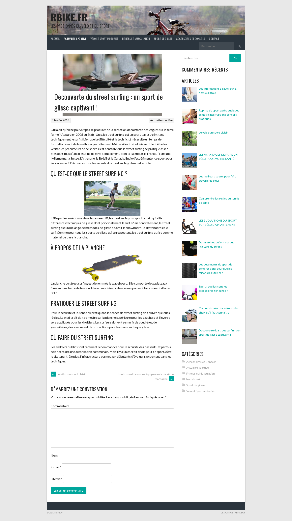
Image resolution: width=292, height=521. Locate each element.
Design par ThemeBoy (233, 512)
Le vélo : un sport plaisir (69, 374)
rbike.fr (69, 17)
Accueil (55, 38)
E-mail (56, 467)
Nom (55, 455)
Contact (214, 38)
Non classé (193, 379)
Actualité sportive (75, 38)
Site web (56, 479)
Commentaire (60, 406)
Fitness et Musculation (136, 38)
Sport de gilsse (163, 38)
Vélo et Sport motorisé (104, 38)
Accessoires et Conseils (190, 38)
